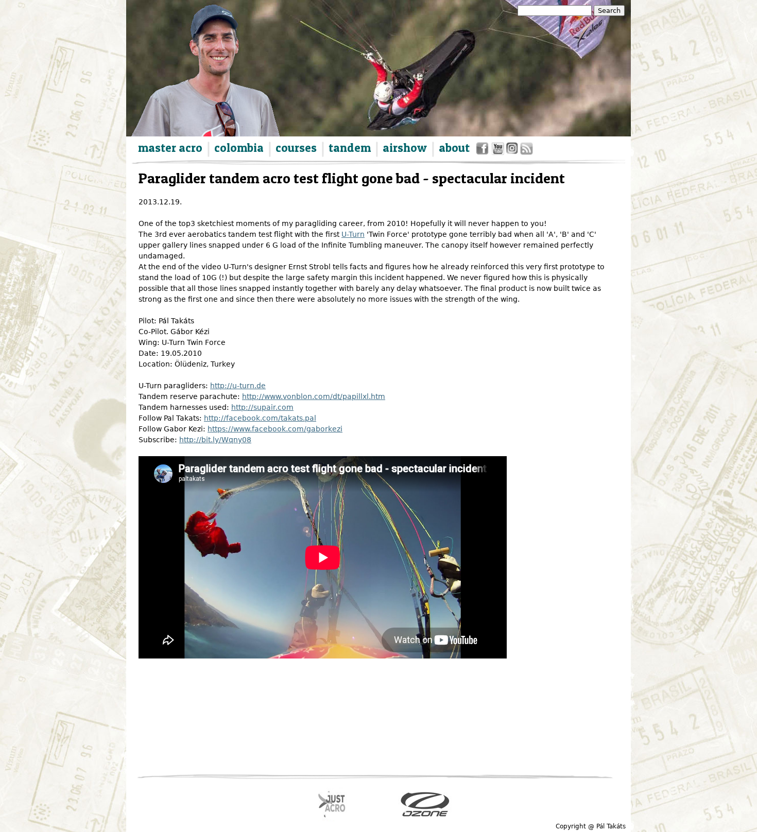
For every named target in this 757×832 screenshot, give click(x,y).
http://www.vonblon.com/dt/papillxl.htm (313, 396)
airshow (405, 148)
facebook (483, 151)
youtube (498, 151)
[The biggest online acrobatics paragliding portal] (333, 804)
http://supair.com (262, 407)
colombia (239, 148)
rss (526, 151)
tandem (350, 148)
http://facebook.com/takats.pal (260, 418)
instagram (512, 151)
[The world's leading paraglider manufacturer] (425, 804)
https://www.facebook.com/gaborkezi (275, 429)
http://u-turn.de (238, 386)
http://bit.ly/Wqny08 (215, 440)
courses (296, 148)
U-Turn (353, 234)
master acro (170, 148)
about (454, 148)
